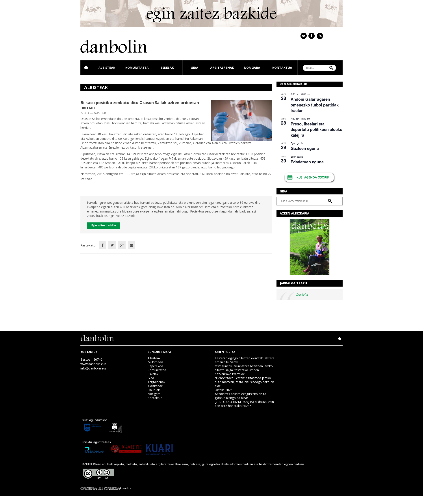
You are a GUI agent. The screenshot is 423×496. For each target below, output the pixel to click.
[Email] (131, 245)
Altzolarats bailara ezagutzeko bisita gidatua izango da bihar (240, 396)
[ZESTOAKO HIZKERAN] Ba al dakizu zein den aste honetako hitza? (244, 404)
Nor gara (252, 67)
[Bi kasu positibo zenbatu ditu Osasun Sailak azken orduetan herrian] (241, 120)
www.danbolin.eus (93, 364)
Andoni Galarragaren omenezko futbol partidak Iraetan (315, 104)
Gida (194, 67)
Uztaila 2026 (223, 390)
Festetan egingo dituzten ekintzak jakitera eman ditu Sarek (244, 360)
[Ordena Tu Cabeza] (100, 488)
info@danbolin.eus (93, 368)
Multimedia (155, 362)
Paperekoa (155, 366)
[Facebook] (102, 245)
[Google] (122, 245)
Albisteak (106, 67)
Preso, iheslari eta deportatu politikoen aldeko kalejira (316, 129)
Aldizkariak (155, 386)
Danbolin (302, 294)
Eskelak (167, 67)
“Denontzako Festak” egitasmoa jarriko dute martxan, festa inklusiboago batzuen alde (244, 382)
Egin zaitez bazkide (103, 225)
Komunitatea (137, 67)
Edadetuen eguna (307, 162)
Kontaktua (282, 67)
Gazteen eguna (305, 148)
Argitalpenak (222, 67)
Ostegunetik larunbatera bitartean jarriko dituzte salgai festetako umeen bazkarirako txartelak (244, 370)
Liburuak (154, 390)
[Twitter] (112, 245)
